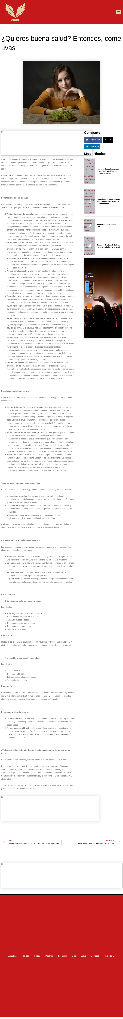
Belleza (26, 956)
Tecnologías (109, 956)
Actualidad (13, 956)
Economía (62, 956)
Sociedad (95, 956)
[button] (118, 12)
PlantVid (7, 175)
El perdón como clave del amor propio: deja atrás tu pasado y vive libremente (108, 201)
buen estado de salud (54, 208)
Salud (83, 956)
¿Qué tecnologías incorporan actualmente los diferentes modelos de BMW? (108, 171)
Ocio (74, 956)
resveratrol (41, 407)
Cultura (37, 956)
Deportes (49, 956)
